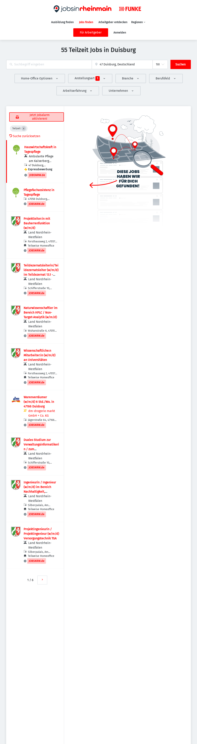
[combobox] (49, 64)
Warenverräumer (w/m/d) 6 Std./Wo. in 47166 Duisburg (39, 401)
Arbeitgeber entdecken (112, 22)
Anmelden (120, 32)
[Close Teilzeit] (23, 128)
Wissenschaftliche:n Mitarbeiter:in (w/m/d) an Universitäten (39, 355)
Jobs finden (86, 22)
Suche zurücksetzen (26, 136)
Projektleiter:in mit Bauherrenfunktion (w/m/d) (37, 223)
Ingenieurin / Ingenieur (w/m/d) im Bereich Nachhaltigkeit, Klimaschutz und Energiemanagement (40, 491)
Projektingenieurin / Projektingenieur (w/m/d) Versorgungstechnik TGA (41, 533)
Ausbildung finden (62, 22)
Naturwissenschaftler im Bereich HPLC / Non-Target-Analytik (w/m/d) (41, 312)
